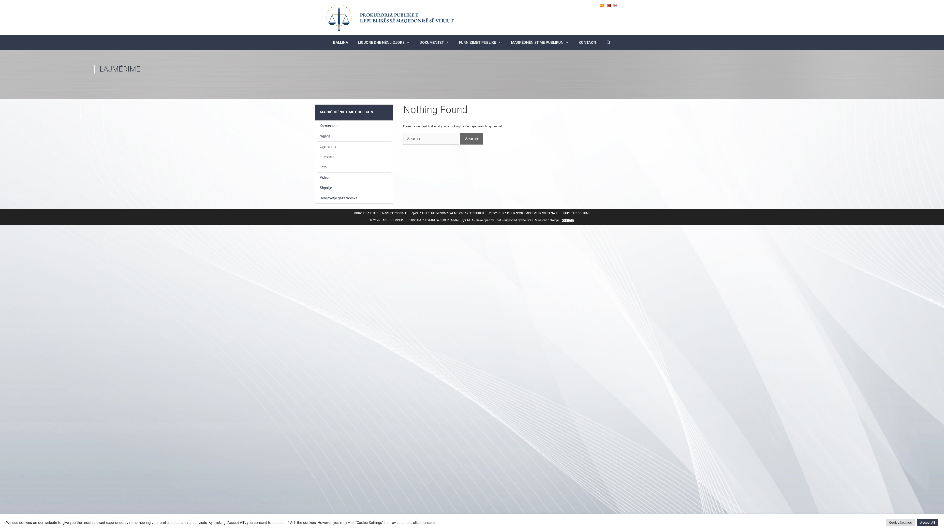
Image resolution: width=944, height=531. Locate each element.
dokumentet (432, 42)
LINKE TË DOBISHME (576, 213)
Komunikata (329, 126)
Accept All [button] (927, 522)
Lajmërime (328, 146)
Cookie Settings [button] (900, 522)
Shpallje (326, 188)
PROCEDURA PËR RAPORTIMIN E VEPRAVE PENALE (523, 213)
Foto (323, 167)
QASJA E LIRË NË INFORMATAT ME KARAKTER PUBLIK (448, 213)
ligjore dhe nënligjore (381, 42)
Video (324, 177)
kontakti (587, 42)
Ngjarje (325, 136)
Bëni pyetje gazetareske (338, 198)
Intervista (327, 157)
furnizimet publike (477, 42)
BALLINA (340, 42)
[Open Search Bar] (608, 42)
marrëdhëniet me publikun (537, 42)
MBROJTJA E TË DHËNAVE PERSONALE (380, 213)
